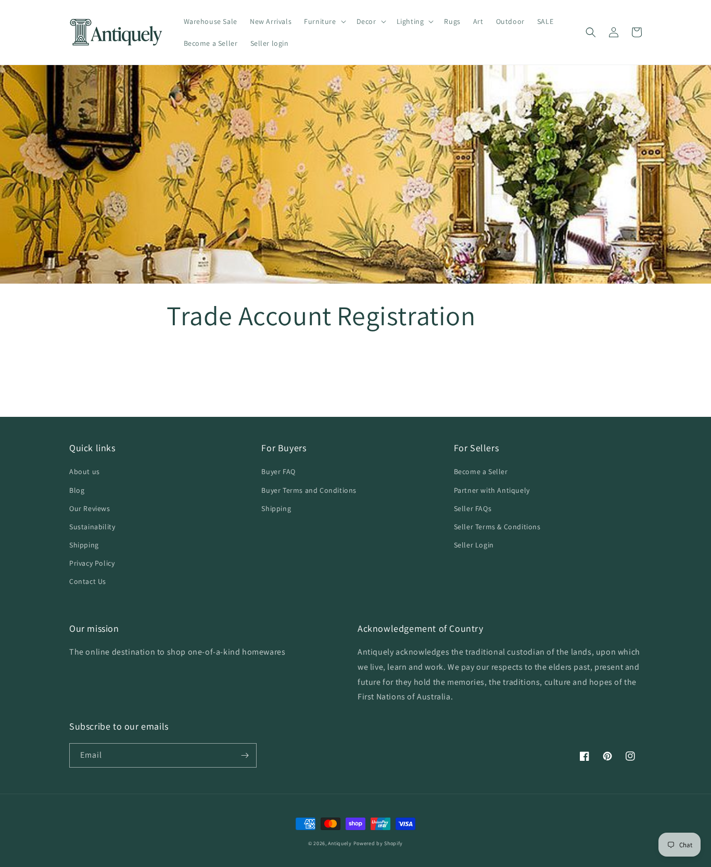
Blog (76, 490)
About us (84, 471)
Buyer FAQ (278, 471)
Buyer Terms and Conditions (309, 490)
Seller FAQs (473, 508)
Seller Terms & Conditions (497, 526)
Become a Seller (481, 471)
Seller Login (474, 545)
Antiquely (339, 843)
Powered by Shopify (378, 843)
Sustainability (92, 526)
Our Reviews (89, 508)
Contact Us (87, 581)
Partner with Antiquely (492, 490)
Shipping (84, 545)
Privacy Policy (92, 563)
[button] (324, 21)
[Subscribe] (244, 755)
